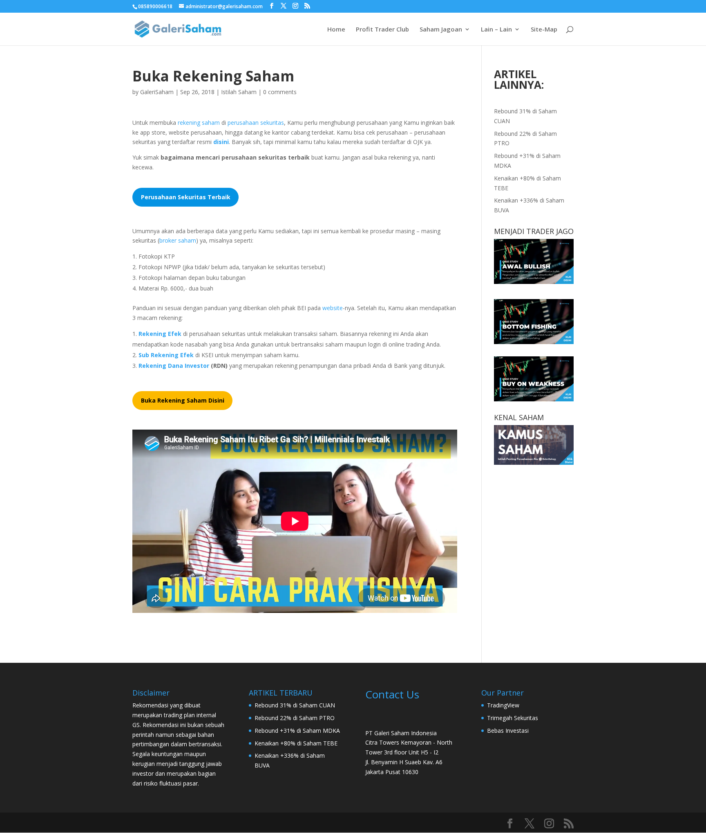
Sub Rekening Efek (166, 355)
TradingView (503, 705)
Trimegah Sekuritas (512, 718)
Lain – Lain (496, 29)
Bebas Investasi (508, 730)
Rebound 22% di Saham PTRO (295, 718)
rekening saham (199, 122)
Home (336, 29)
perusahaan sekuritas (256, 122)
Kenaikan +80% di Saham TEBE (296, 743)
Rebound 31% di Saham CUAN (295, 705)
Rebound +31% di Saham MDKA (297, 730)
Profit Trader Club (382, 29)
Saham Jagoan (441, 29)
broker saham (177, 240)
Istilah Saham (239, 92)
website (332, 308)
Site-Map (544, 29)
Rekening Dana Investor (174, 365)
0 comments (280, 92)
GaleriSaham (157, 92)
